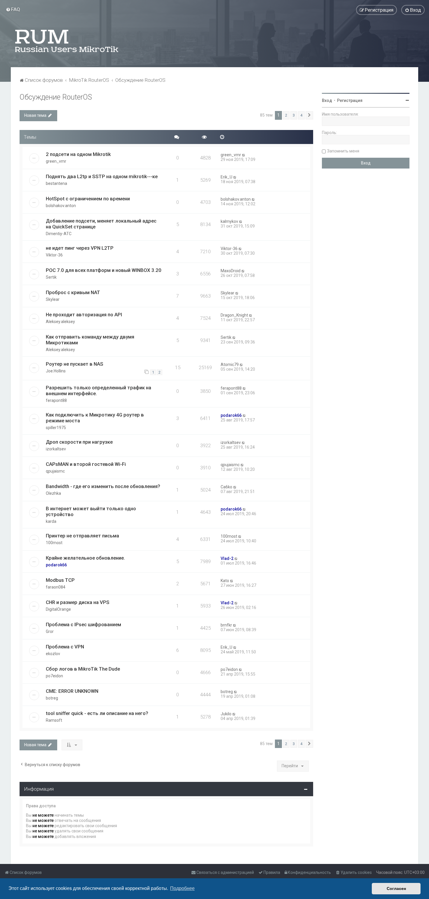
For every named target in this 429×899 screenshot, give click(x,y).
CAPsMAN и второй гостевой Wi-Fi (86, 464)
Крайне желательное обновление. (85, 558)
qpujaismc (55, 471)
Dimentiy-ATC (59, 233)
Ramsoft (54, 720)
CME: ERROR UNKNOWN (72, 691)
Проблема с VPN (65, 647)
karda (51, 521)
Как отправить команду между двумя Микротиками (90, 340)
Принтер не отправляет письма (82, 536)
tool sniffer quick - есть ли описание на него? (97, 713)
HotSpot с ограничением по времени (88, 199)
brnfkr (226, 625)
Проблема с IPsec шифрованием (83, 624)
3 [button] (294, 115)
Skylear (53, 299)
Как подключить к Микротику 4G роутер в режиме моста (95, 418)
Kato (225, 580)
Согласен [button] (396, 888)
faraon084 (55, 587)
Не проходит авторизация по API (84, 314)
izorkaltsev (56, 449)
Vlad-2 (227, 558)
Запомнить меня (343, 151)
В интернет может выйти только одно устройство (91, 511)
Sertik (51, 277)
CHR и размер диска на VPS (77, 602)
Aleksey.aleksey (60, 321)
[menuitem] (13, 9)
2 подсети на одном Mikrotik (78, 154)
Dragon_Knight (234, 315)
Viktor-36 (54, 255)
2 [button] (286, 115)
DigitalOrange (58, 609)
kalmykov (229, 221)
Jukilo (226, 713)
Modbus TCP (60, 580)
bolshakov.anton (61, 205)
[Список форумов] (67, 41)
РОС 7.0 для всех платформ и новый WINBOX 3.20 (103, 270)
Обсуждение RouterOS (56, 97)
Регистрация (349, 100)
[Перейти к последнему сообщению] (244, 154)
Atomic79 (230, 364)
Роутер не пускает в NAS (74, 364)
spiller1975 (56, 427)
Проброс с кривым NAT (73, 292)
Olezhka (53, 493)
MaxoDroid (230, 270)
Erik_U (226, 177)
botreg (52, 698)
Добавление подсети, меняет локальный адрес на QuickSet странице (101, 224)
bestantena (56, 183)
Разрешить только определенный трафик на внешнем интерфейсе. (98, 390)
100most (54, 542)
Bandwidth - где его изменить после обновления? (103, 486)
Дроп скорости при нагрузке (79, 442)
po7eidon (54, 676)
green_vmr (56, 161)
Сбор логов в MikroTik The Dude (83, 669)
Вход (327, 100)
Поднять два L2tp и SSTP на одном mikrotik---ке (102, 176)
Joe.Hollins (56, 371)
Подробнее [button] (182, 888)
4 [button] (301, 115)
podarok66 (231, 415)
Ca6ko (226, 487)
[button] (309, 115)
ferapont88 (56, 400)
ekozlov (53, 653)
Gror (50, 631)
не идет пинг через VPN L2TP (80, 248)
